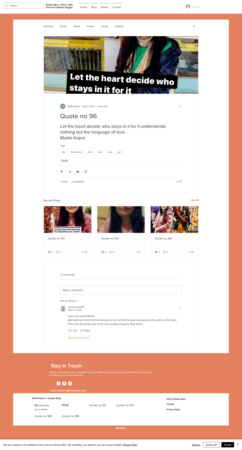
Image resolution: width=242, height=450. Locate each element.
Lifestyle (119, 26)
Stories (104, 26)
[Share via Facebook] (61, 171)
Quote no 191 (56, 238)
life (63, 152)
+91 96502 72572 (68, 388)
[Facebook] (58, 383)
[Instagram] (70, 383)
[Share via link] (85, 171)
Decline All (211, 444)
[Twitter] (64, 383)
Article (77, 26)
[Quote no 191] (67, 219)
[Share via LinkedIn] (77, 171)
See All (194, 200)
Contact (170, 404)
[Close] (238, 444)
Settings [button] (196, 444)
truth (90, 152)
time (110, 152)
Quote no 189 (163, 238)
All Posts (48, 26)
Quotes (63, 26)
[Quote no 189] (174, 219)
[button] (194, 26)
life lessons (76, 152)
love (100, 152)
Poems (90, 26)
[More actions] (180, 106)
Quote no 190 (110, 238)
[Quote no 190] (121, 219)
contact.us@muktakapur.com (71, 390)
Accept (227, 444)
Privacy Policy (130, 444)
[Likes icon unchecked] (70, 331)
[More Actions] (180, 308)
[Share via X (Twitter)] (69, 171)
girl (119, 152)
